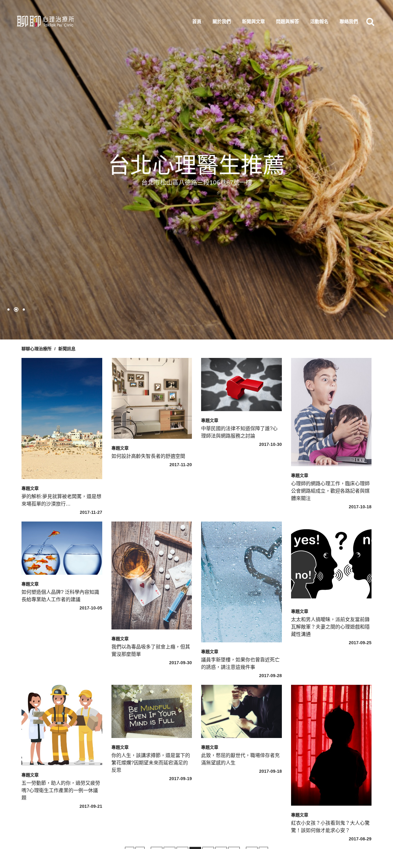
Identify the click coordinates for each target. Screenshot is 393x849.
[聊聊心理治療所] (44, 21)
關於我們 (221, 21)
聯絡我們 (349, 21)
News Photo (59, 378)
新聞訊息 (67, 348)
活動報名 (319, 21)
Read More (60, 397)
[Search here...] (370, 21)
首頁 (196, 21)
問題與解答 (287, 21)
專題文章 (30, 488)
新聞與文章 (253, 21)
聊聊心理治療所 (36, 348)
